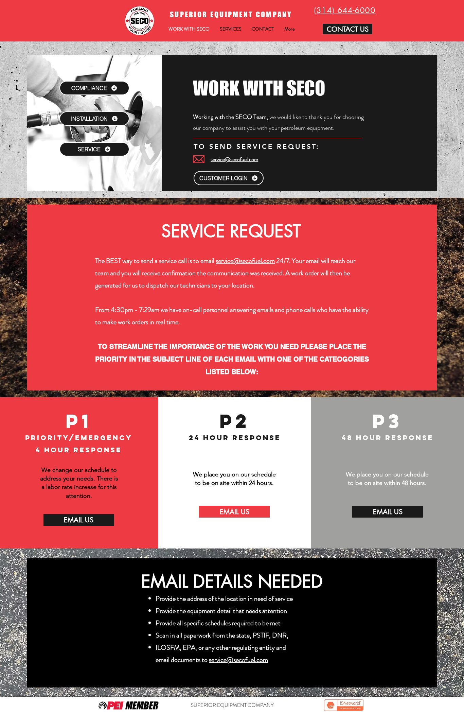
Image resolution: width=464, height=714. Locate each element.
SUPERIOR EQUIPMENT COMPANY (231, 14)
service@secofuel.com (245, 261)
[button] (229, 178)
